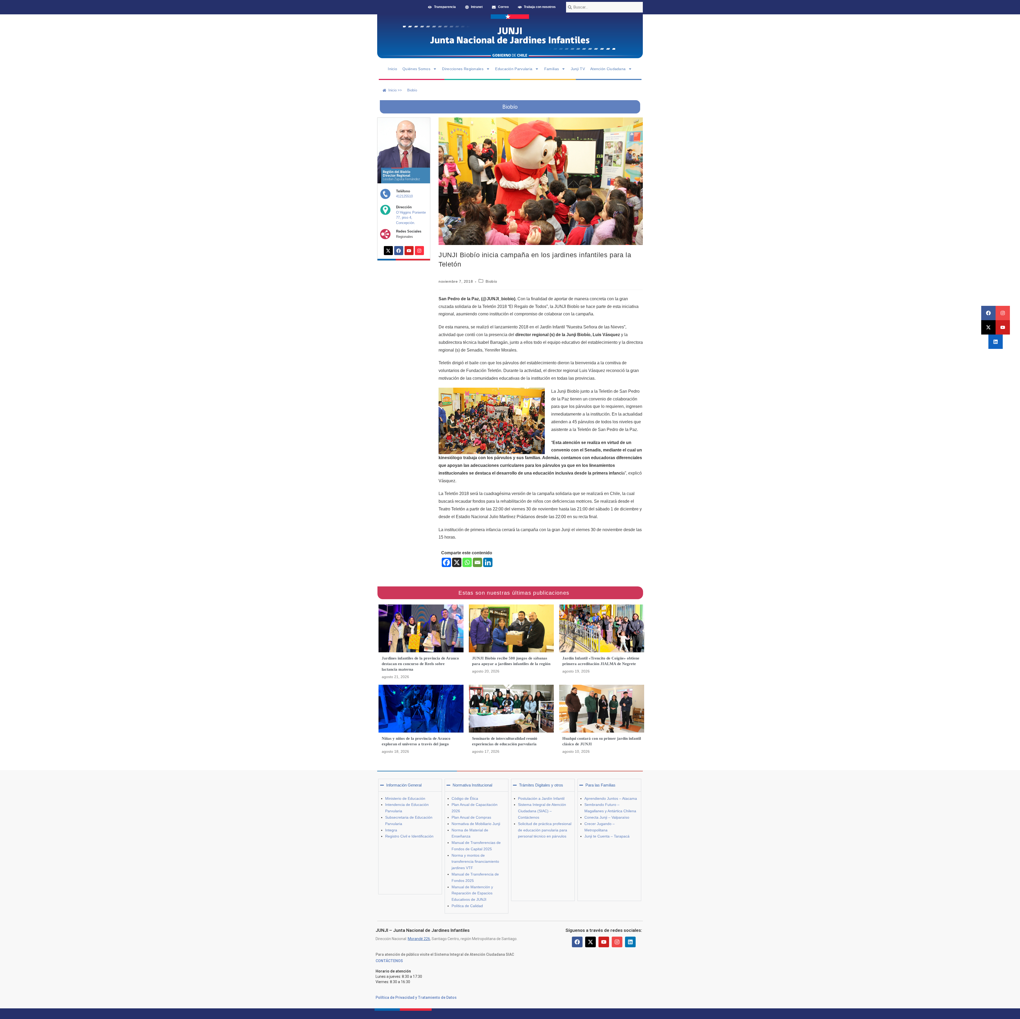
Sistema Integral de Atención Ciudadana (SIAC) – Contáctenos (542, 810)
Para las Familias (600, 785)
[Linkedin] (995, 342)
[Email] (477, 562)
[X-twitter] (988, 327)
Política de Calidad (467, 906)
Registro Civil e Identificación (409, 836)
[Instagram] (1003, 313)
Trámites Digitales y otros (541, 785)
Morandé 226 (419, 939)
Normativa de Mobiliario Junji (476, 824)
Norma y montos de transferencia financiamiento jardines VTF (475, 861)
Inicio (392, 69)
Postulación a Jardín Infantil (541, 798)
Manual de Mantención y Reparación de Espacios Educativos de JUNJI (472, 893)
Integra (391, 830)
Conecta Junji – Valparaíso (606, 817)
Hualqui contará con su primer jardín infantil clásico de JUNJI (601, 741)
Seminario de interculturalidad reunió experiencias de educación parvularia (504, 741)
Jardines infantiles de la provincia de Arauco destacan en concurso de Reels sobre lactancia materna (420, 663)
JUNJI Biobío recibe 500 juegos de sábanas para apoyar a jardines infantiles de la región (511, 661)
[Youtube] (1003, 327)
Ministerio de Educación (405, 798)
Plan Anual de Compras (471, 817)
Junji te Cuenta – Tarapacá (607, 836)
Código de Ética (465, 798)
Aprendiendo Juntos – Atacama (610, 798)
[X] (456, 562)
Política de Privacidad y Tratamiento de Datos (416, 997)
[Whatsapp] (467, 562)
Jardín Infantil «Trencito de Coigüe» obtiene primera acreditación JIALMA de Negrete (600, 661)
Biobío (491, 281)
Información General (404, 785)
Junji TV (578, 69)
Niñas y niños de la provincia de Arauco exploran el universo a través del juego (416, 741)
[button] (410, 785)
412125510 (404, 196)
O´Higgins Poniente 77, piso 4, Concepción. (411, 217)
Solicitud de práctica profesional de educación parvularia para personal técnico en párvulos (544, 830)
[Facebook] (988, 313)
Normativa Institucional (472, 785)
